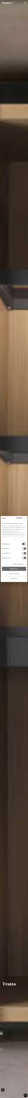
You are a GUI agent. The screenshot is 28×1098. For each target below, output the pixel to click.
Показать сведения (18, 564)
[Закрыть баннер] (25, 518)
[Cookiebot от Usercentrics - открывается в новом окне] (16, 518)
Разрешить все (14, 568)
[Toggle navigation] (25, 3)
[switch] (24, 548)
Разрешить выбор (14, 573)
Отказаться (14, 578)
